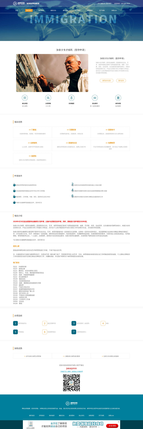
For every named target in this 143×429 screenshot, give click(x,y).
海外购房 (41, 10)
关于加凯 (102, 10)
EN (99, 3)
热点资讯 (77, 10)
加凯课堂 (90, 10)
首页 (16, 10)
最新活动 (53, 10)
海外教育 (108, 3)
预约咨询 (121, 80)
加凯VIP (102, 3)
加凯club (114, 10)
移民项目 (29, 10)
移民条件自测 (106, 80)
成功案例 (65, 10)
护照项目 (42, 415)
